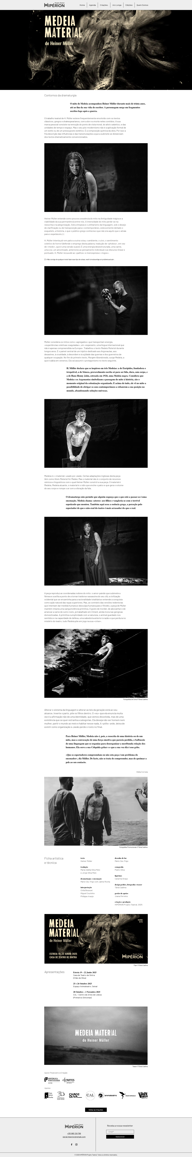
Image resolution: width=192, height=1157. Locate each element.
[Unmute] (50, 1061)
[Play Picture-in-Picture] (140, 1061)
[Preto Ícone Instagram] (76, 1144)
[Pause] (47, 1061)
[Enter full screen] (144, 1061)
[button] (96, 663)
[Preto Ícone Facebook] (71, 1144)
